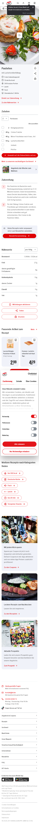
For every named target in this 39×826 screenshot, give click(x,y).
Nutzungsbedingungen (9, 811)
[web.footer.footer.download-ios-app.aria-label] (8, 779)
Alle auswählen (33, 123)
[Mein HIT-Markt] (29, 3)
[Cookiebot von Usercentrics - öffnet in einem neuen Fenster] (28, 374)
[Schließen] (33, 7)
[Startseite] (9, 3)
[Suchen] (18, 3)
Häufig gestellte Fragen (13, 686)
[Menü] (3, 3)
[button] (20, 161)
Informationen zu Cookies (10, 808)
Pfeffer (13, 149)
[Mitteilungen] (35, 68)
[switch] (34, 422)
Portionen (14, 118)
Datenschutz (6, 814)
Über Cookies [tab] (31, 381)
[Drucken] (35, 78)
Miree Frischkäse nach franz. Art (23, 136)
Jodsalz (13, 145)
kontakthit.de (10, 692)
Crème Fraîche (16, 132)
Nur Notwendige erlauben (19, 451)
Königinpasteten (17, 128)
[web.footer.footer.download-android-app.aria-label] (22, 779)
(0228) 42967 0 (11, 699)
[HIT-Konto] (23, 3)
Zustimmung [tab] (7, 381)
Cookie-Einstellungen (9, 804)
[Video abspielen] (19, 35)
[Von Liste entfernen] (16, 340)
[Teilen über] (35, 73)
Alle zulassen (19, 444)
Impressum (5, 817)
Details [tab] (19, 381)
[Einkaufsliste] (35, 3)
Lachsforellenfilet (17, 141)
